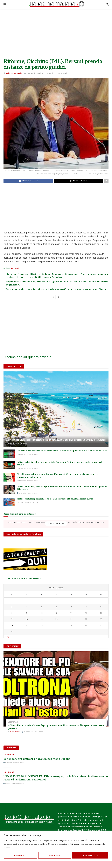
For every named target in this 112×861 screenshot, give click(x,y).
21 (71, 619)
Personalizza (20, 855)
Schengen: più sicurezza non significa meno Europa (37, 758)
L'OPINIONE (9, 755)
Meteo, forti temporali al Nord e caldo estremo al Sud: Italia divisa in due (55, 499)
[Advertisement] (56, 33)
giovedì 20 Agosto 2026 (28, 502)
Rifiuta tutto (55, 855)
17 (12, 619)
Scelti (65, 73)
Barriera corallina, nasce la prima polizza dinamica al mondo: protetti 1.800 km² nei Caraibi (56, 440)
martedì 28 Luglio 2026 (33, 732)
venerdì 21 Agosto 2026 (17, 443)
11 (27, 613)
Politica (58, 73)
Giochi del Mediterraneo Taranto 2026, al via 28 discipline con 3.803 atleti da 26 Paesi (62, 451)
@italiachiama (56, 524)
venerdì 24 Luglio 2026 (14, 783)
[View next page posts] (59, 297)
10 (12, 613)
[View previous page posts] (53, 297)
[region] (56, 846)
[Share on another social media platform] (106, 181)
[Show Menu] (5, 4)
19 (42, 619)
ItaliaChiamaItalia (14, 73)
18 (27, 619)
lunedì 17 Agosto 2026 (14, 762)
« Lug (6, 636)
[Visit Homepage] (56, 4)
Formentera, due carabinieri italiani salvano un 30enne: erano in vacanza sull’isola (56, 289)
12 (42, 613)
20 (56, 619)
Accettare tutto (90, 855)
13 (56, 613)
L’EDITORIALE (13, 722)
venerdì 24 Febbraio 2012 (39, 73)
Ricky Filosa (15, 732)
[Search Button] (107, 4)
